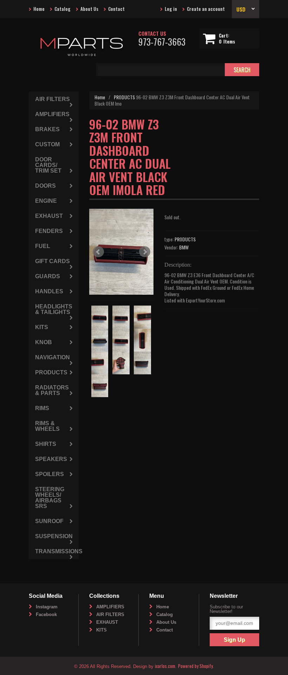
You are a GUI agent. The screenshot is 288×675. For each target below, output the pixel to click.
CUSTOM (47, 144)
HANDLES (49, 291)
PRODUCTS (124, 97)
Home (39, 8)
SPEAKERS (51, 459)
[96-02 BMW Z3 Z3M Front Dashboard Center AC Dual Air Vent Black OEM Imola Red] (121, 252)
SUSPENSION (54, 536)
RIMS (42, 408)
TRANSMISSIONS (57, 551)
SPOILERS (49, 474)
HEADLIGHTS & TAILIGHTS (53, 309)
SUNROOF (49, 521)
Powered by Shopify (195, 665)
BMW (184, 247)
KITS (41, 327)
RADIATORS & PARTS (52, 390)
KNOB (43, 342)
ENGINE (46, 201)
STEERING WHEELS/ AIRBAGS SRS (49, 497)
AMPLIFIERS (52, 114)
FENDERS (49, 231)
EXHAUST (49, 216)
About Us (89, 8)
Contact (116, 8)
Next (144, 252)
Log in (171, 8)
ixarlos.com (165, 665)
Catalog (62, 8)
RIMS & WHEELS (47, 426)
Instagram (47, 606)
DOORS (45, 186)
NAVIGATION (52, 357)
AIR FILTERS (52, 99)
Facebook (46, 614)
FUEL (42, 246)
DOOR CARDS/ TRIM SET (48, 165)
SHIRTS (45, 444)
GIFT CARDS (52, 261)
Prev (98, 252)
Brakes (47, 129)
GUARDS (47, 276)
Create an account (206, 8)
